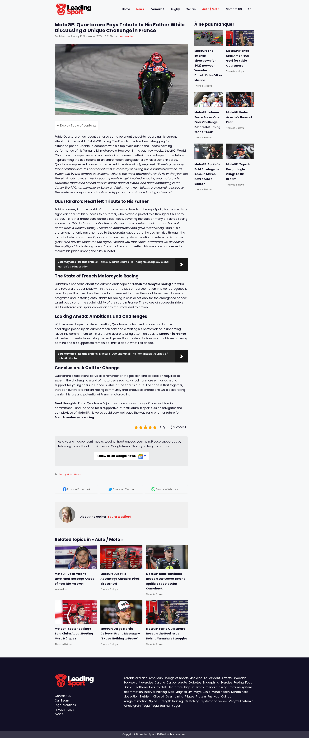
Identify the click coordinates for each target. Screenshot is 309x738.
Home (126, 9)
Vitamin (247, 701)
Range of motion (135, 701)
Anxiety (227, 678)
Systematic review (214, 701)
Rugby (175, 9)
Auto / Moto (210, 9)
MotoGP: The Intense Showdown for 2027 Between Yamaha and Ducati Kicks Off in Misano (208, 65)
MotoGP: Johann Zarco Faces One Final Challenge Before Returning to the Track (207, 122)
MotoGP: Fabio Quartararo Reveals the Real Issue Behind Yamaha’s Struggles (166, 633)
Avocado (240, 678)
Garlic (127, 687)
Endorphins (211, 682)
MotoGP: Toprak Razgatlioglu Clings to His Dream (238, 171)
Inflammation (133, 692)
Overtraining (174, 696)
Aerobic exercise (135, 678)
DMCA (59, 714)
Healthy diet (157, 687)
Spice (153, 701)
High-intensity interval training (205, 687)
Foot (248, 682)
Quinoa (226, 696)
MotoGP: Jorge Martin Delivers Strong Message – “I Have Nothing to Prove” (120, 633)
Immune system (240, 687)
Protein (201, 696)
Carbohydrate (177, 682)
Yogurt (176, 706)
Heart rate (175, 687)
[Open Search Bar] (249, 9)
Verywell (235, 701)
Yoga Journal (160, 706)
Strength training (171, 701)
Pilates (189, 696)
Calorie (160, 682)
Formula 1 (157, 9)
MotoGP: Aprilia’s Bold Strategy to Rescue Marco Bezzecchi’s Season (207, 174)
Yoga (146, 706)
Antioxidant (212, 678)
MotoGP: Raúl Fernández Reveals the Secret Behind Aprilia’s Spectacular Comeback (165, 581)
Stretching (191, 701)
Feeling (239, 682)
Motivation (131, 696)
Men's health (221, 692)
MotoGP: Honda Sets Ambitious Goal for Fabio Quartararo (237, 58)
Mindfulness (239, 692)
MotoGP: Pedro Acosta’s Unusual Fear (239, 117)
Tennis (191, 9)
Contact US (234, 9)
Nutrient (145, 696)
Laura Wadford (119, 517)
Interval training (155, 692)
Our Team (62, 700)
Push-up (213, 696)
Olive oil (158, 696)
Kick (171, 692)
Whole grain (132, 706)
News (140, 9)
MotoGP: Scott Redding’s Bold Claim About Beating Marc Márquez (74, 633)
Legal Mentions (65, 705)
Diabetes (195, 682)
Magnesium (183, 692)
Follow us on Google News (116, 456)
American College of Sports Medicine (175, 678)
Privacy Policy (64, 710)
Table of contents (78, 125)
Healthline (141, 687)
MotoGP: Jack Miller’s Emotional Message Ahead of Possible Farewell (74, 579)
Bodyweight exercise (138, 682)
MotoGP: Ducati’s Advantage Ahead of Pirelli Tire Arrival (120, 579)
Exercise (226, 682)
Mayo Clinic (202, 692)
